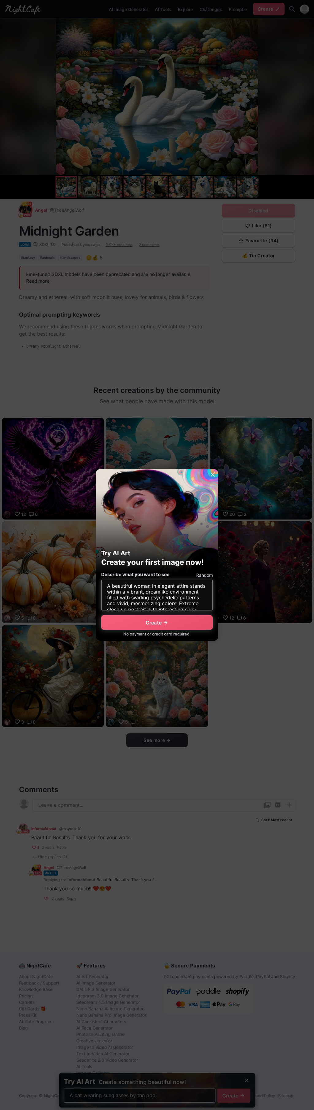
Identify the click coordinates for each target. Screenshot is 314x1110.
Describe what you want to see (135, 574)
